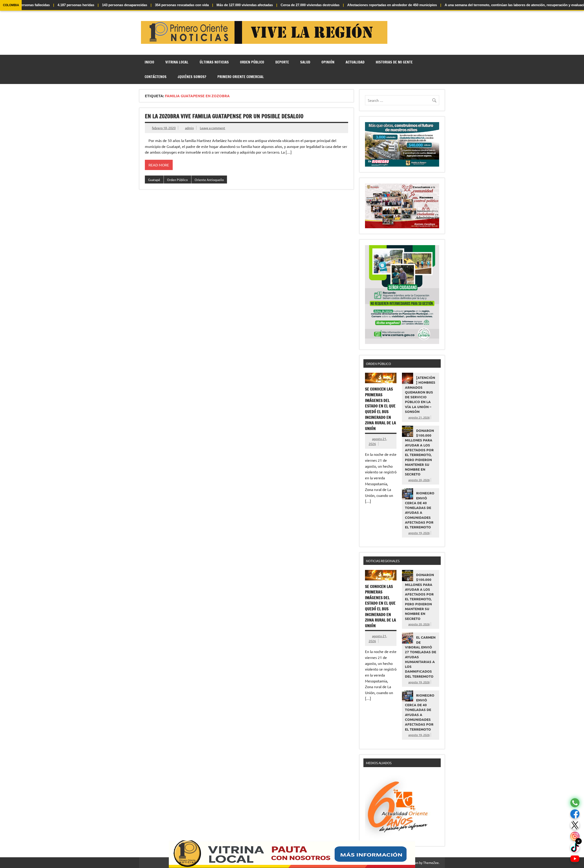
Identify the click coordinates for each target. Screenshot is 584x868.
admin (189, 128)
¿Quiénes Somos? (192, 76)
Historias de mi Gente (394, 62)
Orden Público (252, 62)
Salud (305, 62)
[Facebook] (574, 814)
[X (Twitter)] (574, 825)
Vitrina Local (176, 62)
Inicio (149, 62)
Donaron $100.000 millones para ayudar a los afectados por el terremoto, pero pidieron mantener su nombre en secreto (419, 452)
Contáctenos (156, 76)
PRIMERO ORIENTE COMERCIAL (240, 76)
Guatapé (154, 180)
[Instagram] (574, 836)
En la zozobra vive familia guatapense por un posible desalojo (224, 116)
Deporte (282, 62)
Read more (159, 165)
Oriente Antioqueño (209, 180)
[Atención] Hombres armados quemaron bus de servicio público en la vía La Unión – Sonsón (420, 394)
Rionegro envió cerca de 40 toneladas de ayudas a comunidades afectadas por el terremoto (419, 510)
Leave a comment (212, 128)
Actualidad (355, 62)
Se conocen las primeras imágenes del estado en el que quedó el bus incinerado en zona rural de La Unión (380, 408)
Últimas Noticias (214, 62)
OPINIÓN (327, 62)
